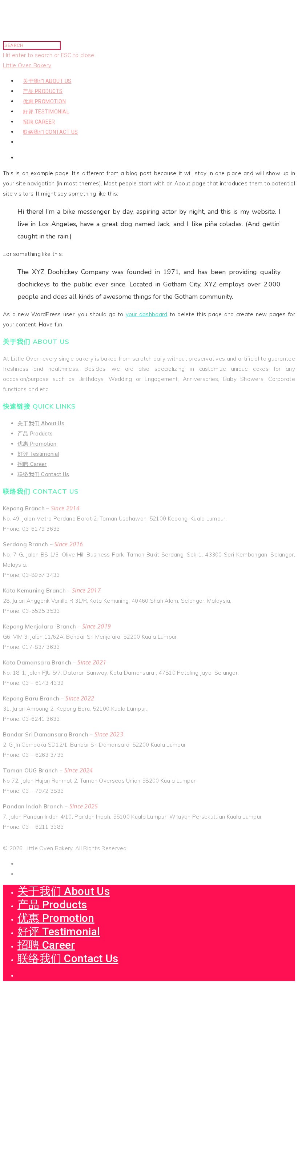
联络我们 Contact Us (50, 132)
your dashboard (147, 314)
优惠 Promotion (44, 101)
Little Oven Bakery (27, 65)
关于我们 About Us (47, 81)
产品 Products (43, 91)
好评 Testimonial (46, 112)
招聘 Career (39, 122)
